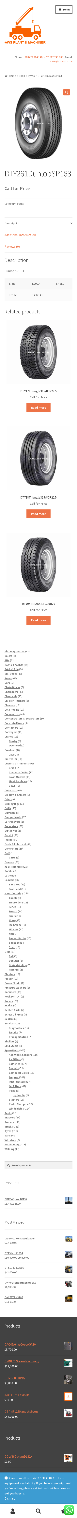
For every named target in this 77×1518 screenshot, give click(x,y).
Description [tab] (12, 223)
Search (38, 1511)
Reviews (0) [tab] (12, 246)
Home (12, 76)
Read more (38, 407)
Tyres (31, 76)
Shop (22, 76)
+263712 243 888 (53, 57)
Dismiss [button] (10, 1498)
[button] (66, 92)
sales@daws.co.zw (61, 61)
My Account (13, 1511)
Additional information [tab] (20, 235)
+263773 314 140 (32, 57)
